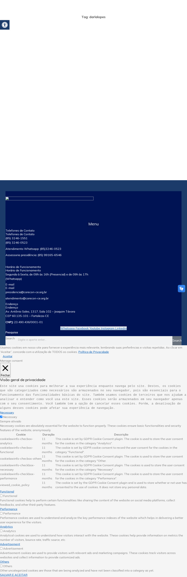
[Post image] (47, 73)
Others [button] (4, 561)
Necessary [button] (7, 412)
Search (10, 338)
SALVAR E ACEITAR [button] (13, 575)
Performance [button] (8, 509)
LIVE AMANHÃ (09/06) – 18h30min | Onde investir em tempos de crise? (41, 126)
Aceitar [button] (7, 356)
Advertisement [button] (10, 544)
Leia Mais (14, 157)
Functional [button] (7, 491)
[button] (93, 224)
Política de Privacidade (93, 352)
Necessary (10, 417)
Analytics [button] (6, 526)
